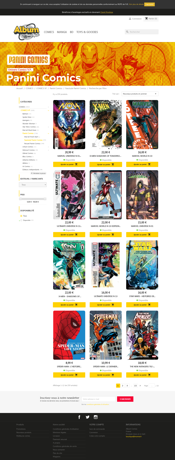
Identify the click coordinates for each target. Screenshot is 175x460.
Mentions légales (59, 432)
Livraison (56, 436)
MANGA (62, 32)
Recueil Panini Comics (34, 143)
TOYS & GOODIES (87, 32)
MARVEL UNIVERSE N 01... (69, 156)
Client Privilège (106, 12)
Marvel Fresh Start (32, 137)
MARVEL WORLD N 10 (142, 156)
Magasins (56, 456)
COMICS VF (27, 110)
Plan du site (57, 453)
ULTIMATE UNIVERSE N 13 (105, 296)
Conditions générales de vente (65, 446)
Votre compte (96, 424)
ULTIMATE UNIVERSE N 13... (69, 226)
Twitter (87, 417)
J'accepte (149, 4)
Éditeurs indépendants (32, 169)
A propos (56, 442)
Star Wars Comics (31, 127)
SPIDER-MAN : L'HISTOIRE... (69, 366)
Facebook (79, 417)
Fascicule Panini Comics (35, 140)
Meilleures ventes (23, 436)
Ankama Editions (30, 160)
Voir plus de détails (136, 4)
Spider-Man (28, 117)
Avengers (27, 120)
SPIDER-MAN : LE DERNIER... (105, 366)
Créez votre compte (97, 436)
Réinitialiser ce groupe (39, 173)
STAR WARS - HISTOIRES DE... (142, 296)
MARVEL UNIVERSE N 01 (142, 226)
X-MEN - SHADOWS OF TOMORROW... (69, 296)
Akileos (26, 163)
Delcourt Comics (30, 150)
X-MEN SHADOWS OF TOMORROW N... (106, 156)
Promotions (20, 429)
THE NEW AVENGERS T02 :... (142, 366)
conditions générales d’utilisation (98, 404)
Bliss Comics (28, 156)
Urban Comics (29, 147)
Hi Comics (28, 166)
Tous (25, 216)
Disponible (28, 220)
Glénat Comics (29, 153)
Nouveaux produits (23, 432)
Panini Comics (30, 133)
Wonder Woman (30, 123)
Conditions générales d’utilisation (66, 429)
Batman (27, 114)
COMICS (49, 32)
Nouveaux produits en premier (140, 93)
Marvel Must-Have (31, 130)
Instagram (95, 417)
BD (71, 32)
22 (135, 385)
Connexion (93, 432)
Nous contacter (59, 449)
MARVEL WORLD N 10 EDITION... (105, 226)
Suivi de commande (97, 429)
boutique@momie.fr (134, 436)
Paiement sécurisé (60, 439)
